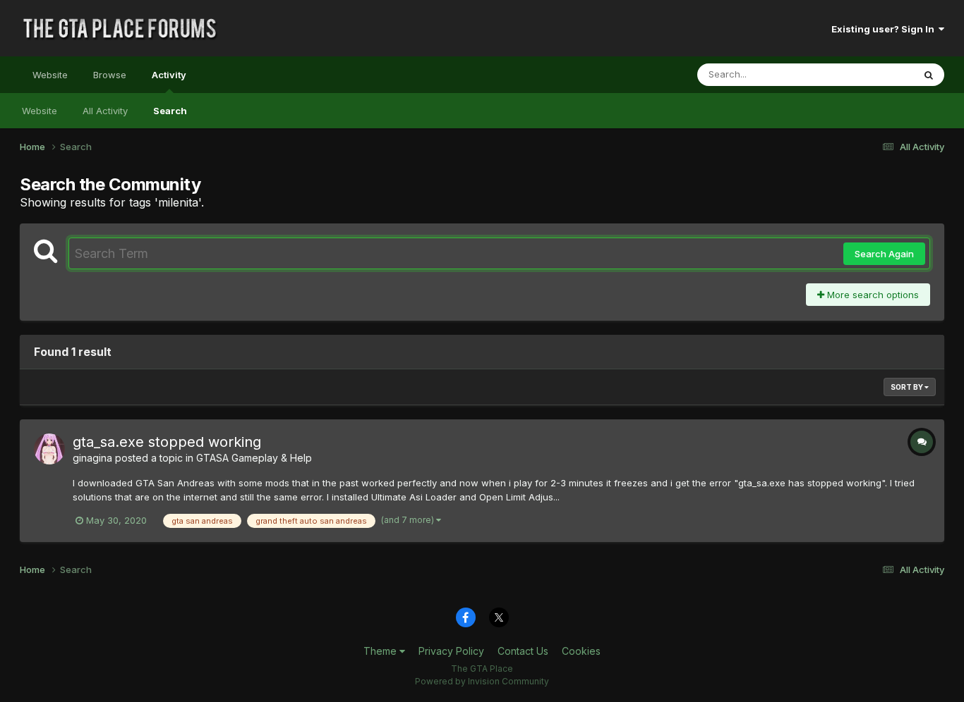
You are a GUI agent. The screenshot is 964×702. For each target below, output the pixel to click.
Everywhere (869, 74)
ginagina (92, 458)
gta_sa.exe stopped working (167, 441)
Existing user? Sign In (885, 29)
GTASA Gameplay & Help (254, 458)
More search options (871, 294)
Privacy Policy (451, 651)
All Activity (105, 110)
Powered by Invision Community (482, 681)
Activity (169, 74)
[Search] (928, 74)
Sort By (907, 387)
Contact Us (523, 651)
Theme (381, 651)
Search (170, 110)
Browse (109, 74)
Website (50, 74)
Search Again (884, 253)
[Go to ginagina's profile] (49, 448)
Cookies (581, 651)
